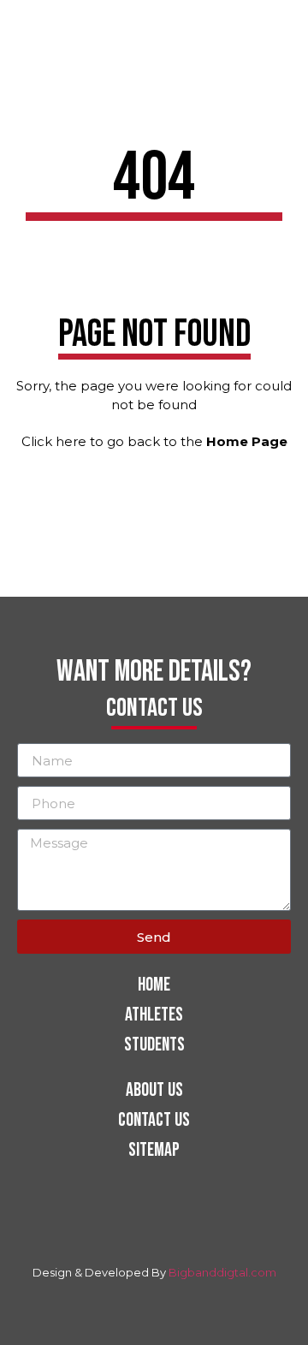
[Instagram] (144, 1231)
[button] (286, 25)
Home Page (246, 441)
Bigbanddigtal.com (222, 1272)
